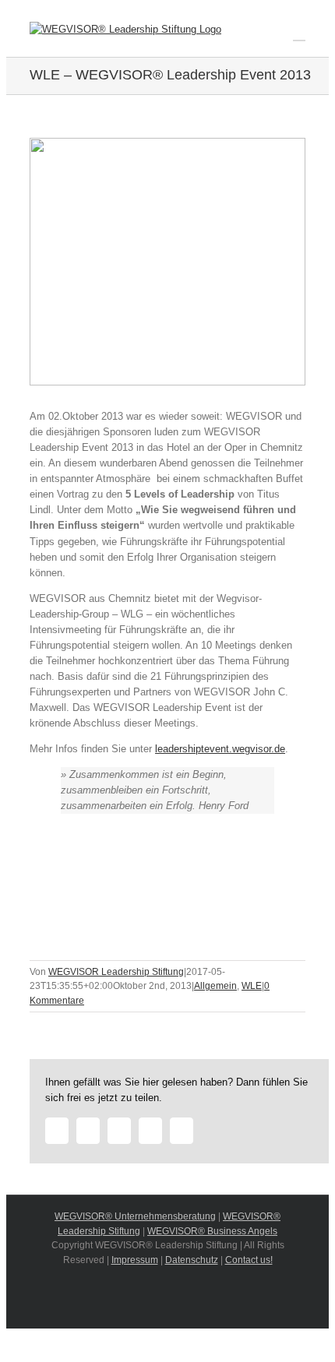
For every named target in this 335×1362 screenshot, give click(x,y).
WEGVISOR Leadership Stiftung (116, 971)
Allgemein (215, 985)
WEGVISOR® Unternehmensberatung (135, 1216)
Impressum (134, 1260)
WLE (252, 985)
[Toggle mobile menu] (299, 33)
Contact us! (249, 1260)
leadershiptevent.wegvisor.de (220, 749)
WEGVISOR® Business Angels (212, 1231)
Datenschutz (191, 1260)
